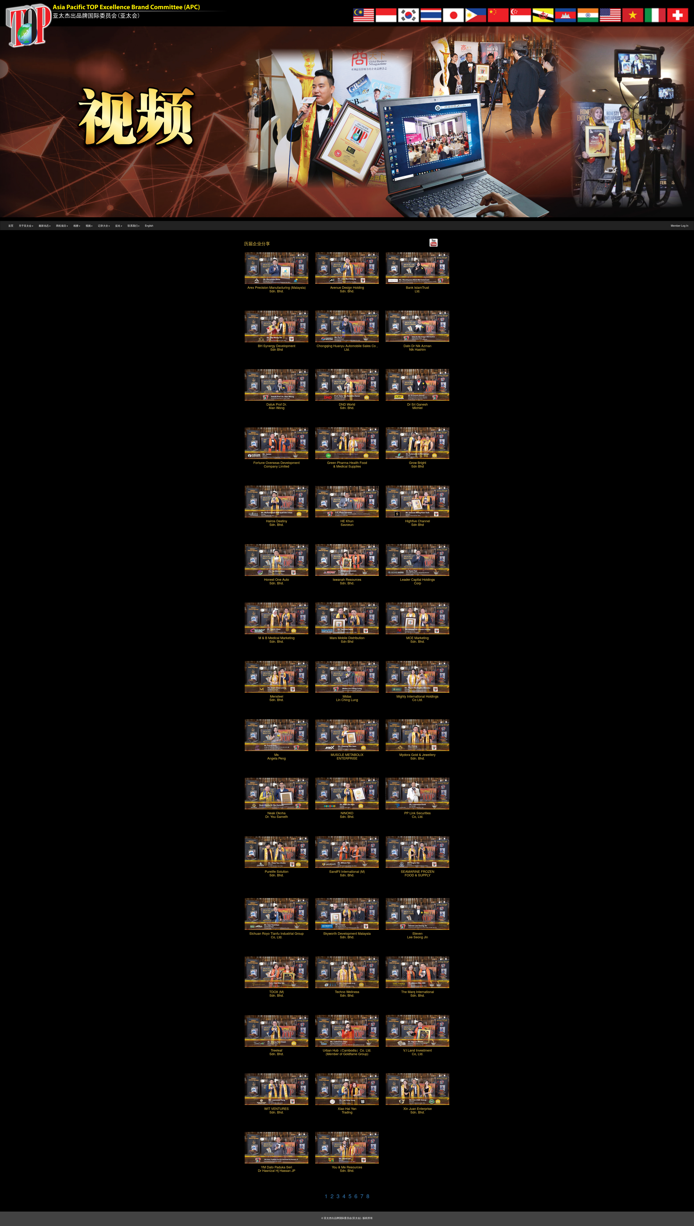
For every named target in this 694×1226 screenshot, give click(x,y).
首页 (10, 225)
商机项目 (61, 225)
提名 (117, 225)
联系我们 (133, 225)
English (149, 225)
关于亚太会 (25, 225)
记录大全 (103, 225)
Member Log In (677, 225)
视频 (88, 225)
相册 (75, 225)
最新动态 (44, 225)
